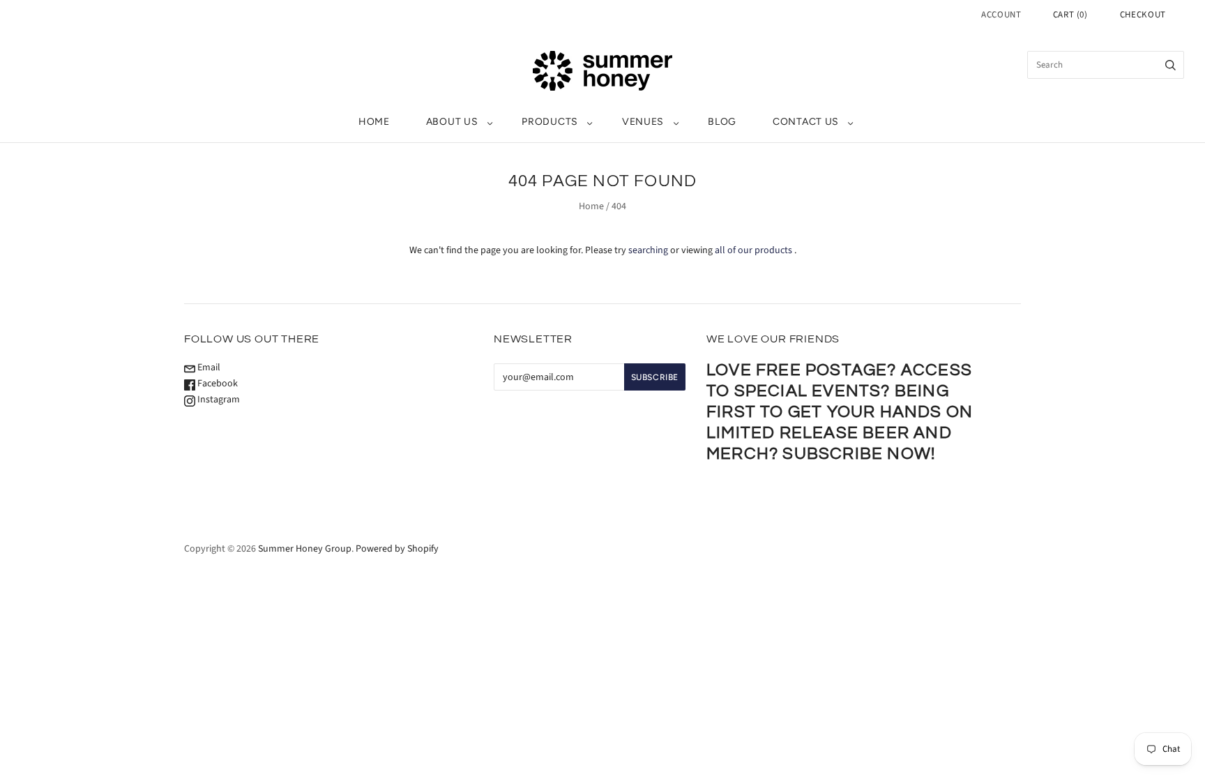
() (1070, 14)
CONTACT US (806, 122)
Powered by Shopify (397, 549)
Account (1001, 14)
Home (591, 206)
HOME (374, 122)
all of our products (753, 250)
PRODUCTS (550, 122)
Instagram (217, 400)
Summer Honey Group (304, 549)
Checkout (1143, 14)
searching (648, 250)
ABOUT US (452, 122)
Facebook (216, 384)
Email (207, 368)
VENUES (643, 122)
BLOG (722, 122)
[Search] (1170, 65)
